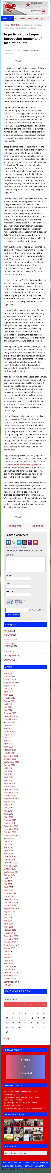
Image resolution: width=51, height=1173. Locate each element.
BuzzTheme (38, 1169)
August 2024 (9, 701)
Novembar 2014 (11, 975)
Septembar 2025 (11, 682)
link (5, 153)
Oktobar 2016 (10, 905)
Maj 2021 (8, 740)
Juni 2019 (8, 807)
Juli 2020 (8, 768)
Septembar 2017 (11, 872)
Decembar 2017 (11, 862)
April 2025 (8, 691)
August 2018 (9, 838)
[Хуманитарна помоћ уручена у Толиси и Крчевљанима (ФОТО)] (28, 1125)
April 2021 (8, 743)
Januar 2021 (9, 752)
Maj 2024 (8, 710)
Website (9, 591)
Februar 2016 (10, 930)
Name (8, 575)
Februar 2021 (10, 749)
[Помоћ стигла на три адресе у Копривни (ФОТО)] (38, 1125)
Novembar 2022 (11, 719)
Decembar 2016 (11, 899)
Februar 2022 (10, 731)
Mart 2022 (8, 728)
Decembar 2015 (11, 936)
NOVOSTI (34, 50)
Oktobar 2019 (10, 795)
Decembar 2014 (11, 972)
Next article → (39, 525)
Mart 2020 (8, 780)
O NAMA (8, 643)
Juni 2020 (8, 771)
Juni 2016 (8, 917)
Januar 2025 (9, 698)
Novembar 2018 (11, 829)
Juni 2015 (8, 954)
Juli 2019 (8, 804)
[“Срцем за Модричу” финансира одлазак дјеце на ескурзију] (8, 1140)
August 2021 (9, 734)
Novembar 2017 (11, 865)
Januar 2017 (9, 896)
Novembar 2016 (11, 902)
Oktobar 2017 (10, 868)
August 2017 (9, 875)
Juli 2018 (8, 841)
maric (26, 50)
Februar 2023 (10, 713)
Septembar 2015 (11, 945)
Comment (9, 555)
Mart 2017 (8, 890)
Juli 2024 (8, 704)
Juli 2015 (8, 951)
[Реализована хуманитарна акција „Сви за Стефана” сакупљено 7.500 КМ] (18, 1140)
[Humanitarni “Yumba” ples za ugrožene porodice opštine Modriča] (38, 1140)
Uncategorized (10, 655)
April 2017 (8, 887)
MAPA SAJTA (40, 1166)
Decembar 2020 (11, 756)
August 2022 (9, 722)
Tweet (18, 61)
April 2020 (8, 777)
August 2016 (9, 911)
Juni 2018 (8, 844)
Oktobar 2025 (10, 679)
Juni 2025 (8, 688)
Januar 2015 (9, 969)
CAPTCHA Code (36, 609)
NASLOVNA (7, 1162)
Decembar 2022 (11, 716)
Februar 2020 (10, 783)
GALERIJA (18, 1166)
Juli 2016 (8, 914)
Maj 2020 (8, 774)
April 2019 (8, 814)
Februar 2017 (10, 893)
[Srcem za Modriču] (25, 13)
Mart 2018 (8, 853)
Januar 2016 (9, 933)
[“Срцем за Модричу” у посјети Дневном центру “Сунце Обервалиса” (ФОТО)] (38, 1132)
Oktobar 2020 (10, 759)
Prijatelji (7, 651)
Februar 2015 (10, 966)
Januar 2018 (9, 859)
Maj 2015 (8, 957)
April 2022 (8, 725)
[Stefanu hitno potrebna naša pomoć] (28, 1140)
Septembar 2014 (11, 981)
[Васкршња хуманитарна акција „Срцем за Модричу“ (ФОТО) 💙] (8, 1125)
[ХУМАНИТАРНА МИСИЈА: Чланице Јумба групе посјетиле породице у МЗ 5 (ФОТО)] (18, 1132)
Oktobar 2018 (10, 832)
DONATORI (9, 635)
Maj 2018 (8, 847)
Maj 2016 (8, 920)
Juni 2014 (8, 984)
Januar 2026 (9, 676)
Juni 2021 (8, 737)
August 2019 (9, 801)
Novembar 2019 (11, 792)
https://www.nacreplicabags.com (23, 464)
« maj (6, 1038)
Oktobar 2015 (10, 942)
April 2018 (8, 850)
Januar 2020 (9, 786)
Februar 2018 (10, 856)
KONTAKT (29, 1166)
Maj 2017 (8, 884)
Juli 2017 (8, 878)
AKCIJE (7, 630)
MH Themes (29, 1169)
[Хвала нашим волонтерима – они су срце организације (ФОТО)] (18, 1125)
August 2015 (9, 948)
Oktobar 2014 (10, 978)
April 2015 (8, 960)
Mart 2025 (8, 695)
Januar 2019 (9, 823)
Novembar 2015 (11, 939)
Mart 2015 (8, 963)
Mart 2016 (8, 927)
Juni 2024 (8, 707)
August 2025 (9, 685)
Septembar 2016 (11, 908)
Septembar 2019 (11, 798)
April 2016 (8, 923)
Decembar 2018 (11, 826)
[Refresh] (25, 600)
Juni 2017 (8, 881)
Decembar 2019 (11, 789)
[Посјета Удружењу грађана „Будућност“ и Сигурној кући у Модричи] (28, 1132)
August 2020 (9, 765)
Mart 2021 (8, 746)
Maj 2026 (8, 673)
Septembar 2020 (11, 762)
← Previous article (13, 525)
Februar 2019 (10, 820)
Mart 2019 (8, 817)
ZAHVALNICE (9, 659)
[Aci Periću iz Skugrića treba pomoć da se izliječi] (8, 1132)
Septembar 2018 (11, 835)
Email (7, 583)
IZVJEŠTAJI (8, 646)
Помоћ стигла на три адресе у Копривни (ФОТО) (24, 1108)
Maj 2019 (8, 811)
